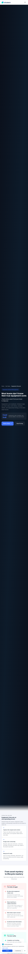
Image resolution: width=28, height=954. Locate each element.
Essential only (18, 950)
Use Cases (7, 386)
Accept (7, 950)
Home (3, 386)
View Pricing (19, 423)
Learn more (5, 948)
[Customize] (25, 951)
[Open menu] (25, 2)
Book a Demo (6, 423)
